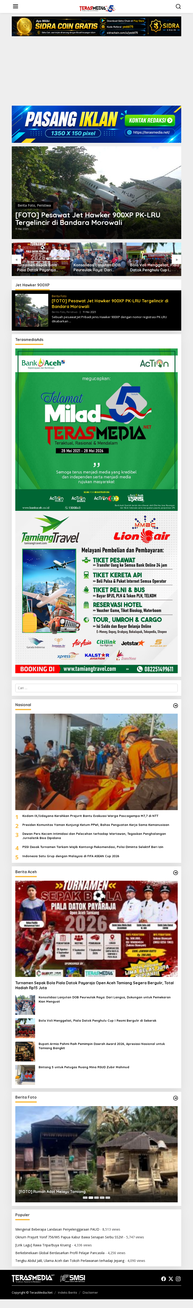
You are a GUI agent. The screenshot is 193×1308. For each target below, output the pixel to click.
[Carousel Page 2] (90, 1197)
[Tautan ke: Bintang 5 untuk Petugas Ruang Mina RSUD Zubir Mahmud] (25, 1074)
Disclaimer (90, 1292)
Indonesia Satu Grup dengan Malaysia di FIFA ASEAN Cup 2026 (70, 856)
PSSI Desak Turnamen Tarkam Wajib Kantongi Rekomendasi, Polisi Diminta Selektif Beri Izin (92, 847)
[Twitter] (171, 1279)
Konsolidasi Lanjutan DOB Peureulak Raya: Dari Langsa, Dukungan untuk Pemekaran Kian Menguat (95, 267)
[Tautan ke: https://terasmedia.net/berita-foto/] (175, 1098)
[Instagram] (178, 1279)
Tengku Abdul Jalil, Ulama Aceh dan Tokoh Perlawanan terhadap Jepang (69, 1260)
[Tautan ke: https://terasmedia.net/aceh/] (175, 873)
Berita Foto (26, 205)
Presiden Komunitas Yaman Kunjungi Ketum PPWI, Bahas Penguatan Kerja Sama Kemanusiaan (95, 825)
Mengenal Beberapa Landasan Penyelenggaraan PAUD (57, 1229)
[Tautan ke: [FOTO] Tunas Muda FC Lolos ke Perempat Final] (96, 1154)
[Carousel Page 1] (85, 1197)
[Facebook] (164, 1279)
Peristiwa (44, 205)
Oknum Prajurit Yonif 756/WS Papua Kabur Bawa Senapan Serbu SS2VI (69, 1237)
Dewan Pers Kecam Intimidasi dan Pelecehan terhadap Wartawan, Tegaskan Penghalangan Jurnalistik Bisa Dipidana (94, 836)
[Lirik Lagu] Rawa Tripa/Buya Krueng (43, 1245)
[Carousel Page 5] (107, 1197)
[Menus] (15, 6)
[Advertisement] (96, 73)
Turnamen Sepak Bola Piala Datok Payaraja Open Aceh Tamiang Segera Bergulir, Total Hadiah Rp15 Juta (35, 267)
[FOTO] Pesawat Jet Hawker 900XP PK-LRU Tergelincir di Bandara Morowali (88, 218)
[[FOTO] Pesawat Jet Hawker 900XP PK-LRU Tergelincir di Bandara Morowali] (70, 321)
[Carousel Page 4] (102, 1197)
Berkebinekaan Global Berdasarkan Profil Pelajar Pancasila (60, 1253)
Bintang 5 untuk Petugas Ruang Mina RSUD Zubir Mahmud (84, 1067)
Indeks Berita (67, 1292)
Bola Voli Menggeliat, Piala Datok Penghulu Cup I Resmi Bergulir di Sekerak (152, 267)
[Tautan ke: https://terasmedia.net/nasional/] (175, 705)
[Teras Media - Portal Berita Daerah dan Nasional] (97, 8)
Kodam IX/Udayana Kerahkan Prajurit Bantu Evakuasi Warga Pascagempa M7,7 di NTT (90, 816)
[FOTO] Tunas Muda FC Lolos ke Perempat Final (62, 1191)
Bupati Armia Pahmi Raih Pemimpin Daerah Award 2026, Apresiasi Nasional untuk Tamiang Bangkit (102, 1046)
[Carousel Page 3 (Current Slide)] (96, 1197)
